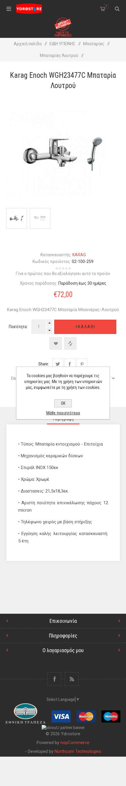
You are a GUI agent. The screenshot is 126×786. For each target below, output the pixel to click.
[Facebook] (54, 679)
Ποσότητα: (18, 326)
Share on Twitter (57, 364)
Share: (43, 364)
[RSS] (72, 679)
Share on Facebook (69, 364)
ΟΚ (63, 403)
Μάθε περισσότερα (63, 413)
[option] (16, 224)
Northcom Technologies (78, 751)
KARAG (79, 254)
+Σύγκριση (70, 343)
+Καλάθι (85, 326)
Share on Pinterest (81, 364)
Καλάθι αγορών (106, 6)
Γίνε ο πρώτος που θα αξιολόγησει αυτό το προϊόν (63, 273)
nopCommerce (74, 742)
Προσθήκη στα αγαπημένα (55, 343)
